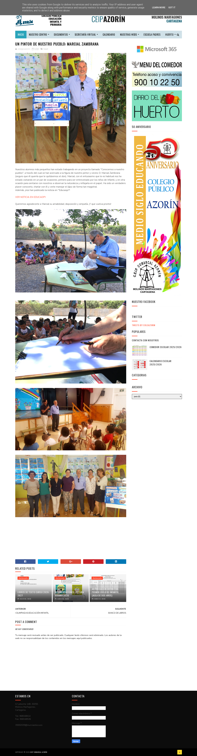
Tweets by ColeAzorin (143, 325)
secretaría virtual (85, 34)
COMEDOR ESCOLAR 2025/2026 (166, 347)
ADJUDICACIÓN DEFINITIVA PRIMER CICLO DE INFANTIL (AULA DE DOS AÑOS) (105, 592)
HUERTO (169, 34)
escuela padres (152, 34)
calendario (109, 34)
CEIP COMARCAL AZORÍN (38, 752)
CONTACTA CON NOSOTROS (145, 340)
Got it (171, 7)
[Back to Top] (179, 752)
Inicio (21, 34)
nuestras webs (128, 34)
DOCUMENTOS (61, 34)
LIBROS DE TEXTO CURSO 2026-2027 (34, 593)
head (46, 49)
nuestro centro (38, 34)
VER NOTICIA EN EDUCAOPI (30, 197)
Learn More (158, 7)
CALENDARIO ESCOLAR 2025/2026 (160, 362)
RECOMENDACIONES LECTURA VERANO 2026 (69, 593)
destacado (23, 578)
